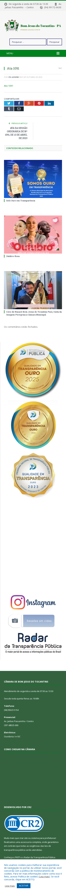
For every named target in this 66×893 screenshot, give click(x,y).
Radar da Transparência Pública (39, 857)
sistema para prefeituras (43, 838)
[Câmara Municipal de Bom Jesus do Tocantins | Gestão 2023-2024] (33, 25)
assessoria (26, 842)
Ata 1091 (8, 85)
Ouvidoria (9, 736)
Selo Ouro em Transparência (20, 200)
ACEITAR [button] (23, 885)
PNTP (17, 857)
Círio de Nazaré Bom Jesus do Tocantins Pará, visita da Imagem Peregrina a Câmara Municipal (34, 313)
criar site (23, 838)
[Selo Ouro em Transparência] (33, 179)
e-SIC (17, 736)
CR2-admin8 (13, 77)
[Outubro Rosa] (33, 234)
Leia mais (44, 876)
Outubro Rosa (13, 256)
